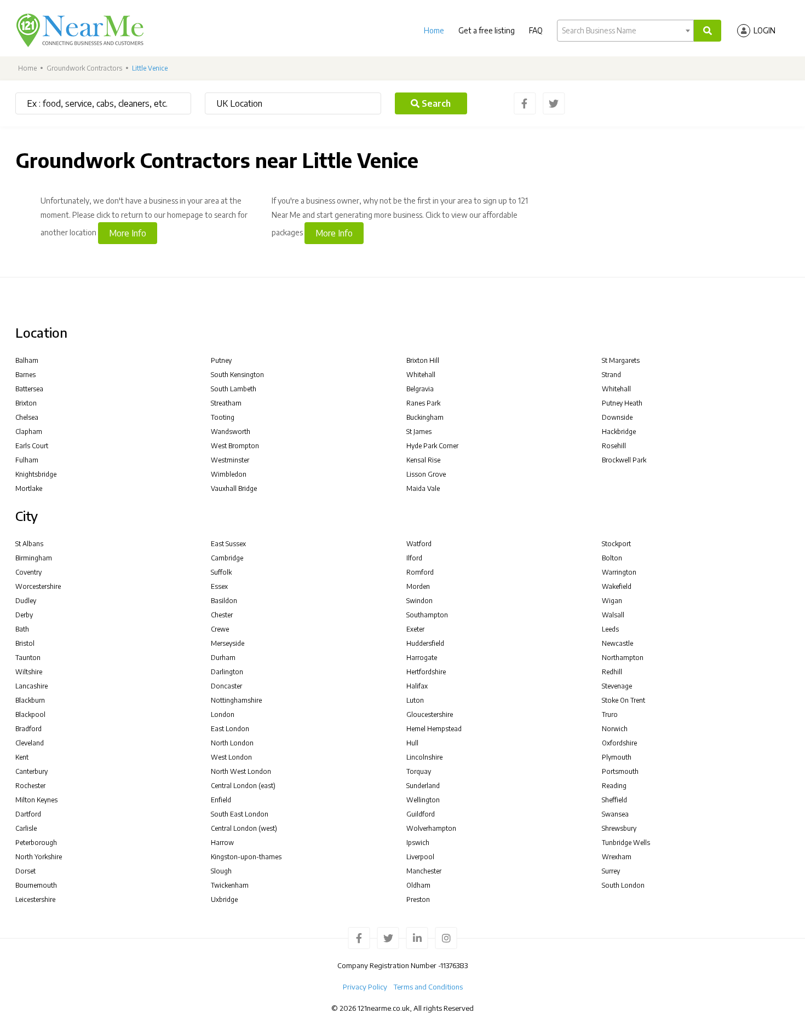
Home (434, 30)
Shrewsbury (619, 828)
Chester (222, 615)
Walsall (613, 615)
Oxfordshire (619, 743)
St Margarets (621, 360)
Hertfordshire (426, 672)
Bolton (612, 558)
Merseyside (227, 643)
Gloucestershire (429, 714)
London (222, 714)
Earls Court (31, 446)
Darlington (227, 672)
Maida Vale (423, 488)
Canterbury (31, 771)
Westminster (230, 460)
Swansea (615, 814)
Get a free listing (486, 30)
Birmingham (33, 558)
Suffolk (221, 572)
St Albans (29, 544)
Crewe (220, 629)
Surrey (611, 871)
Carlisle (26, 828)
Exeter (415, 629)
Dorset (25, 871)
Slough (221, 871)
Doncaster (226, 686)
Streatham (226, 403)
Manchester (423, 871)
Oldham (418, 885)
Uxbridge (224, 899)
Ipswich (417, 842)
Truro (610, 714)
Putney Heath (622, 403)
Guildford (420, 814)
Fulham (26, 460)
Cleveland (29, 743)
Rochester (30, 786)
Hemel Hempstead (434, 729)
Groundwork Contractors (84, 68)
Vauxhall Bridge (234, 488)
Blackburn (30, 700)
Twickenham (230, 885)
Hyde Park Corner (432, 446)
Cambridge (227, 558)
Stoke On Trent (623, 700)
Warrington (619, 572)
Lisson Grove (426, 474)
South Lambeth (233, 389)
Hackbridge (619, 431)
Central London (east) (243, 786)
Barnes (25, 375)
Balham (26, 360)
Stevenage (617, 686)
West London (231, 757)
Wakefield (616, 586)
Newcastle (617, 643)
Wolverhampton (431, 828)
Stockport (616, 544)
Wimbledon (228, 474)
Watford (419, 544)
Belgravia (420, 389)
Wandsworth (230, 431)
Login (764, 30)
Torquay (418, 771)
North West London (241, 771)
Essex (219, 586)
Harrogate (421, 657)
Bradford (28, 729)
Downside (617, 417)
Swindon (419, 601)
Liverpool (420, 857)
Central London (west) (244, 828)
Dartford (28, 814)
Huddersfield (425, 643)
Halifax (417, 686)
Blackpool (30, 714)
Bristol (24, 643)
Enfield (221, 800)
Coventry (28, 572)
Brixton (26, 403)
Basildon (224, 601)
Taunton (28, 657)
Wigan (612, 601)
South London (623, 885)
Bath (22, 629)
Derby (24, 615)
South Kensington (237, 375)
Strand (611, 375)
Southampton (427, 615)
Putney (221, 360)
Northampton (622, 657)
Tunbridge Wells (626, 842)
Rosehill (614, 446)
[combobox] (625, 31)
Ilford (414, 558)
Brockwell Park (624, 460)
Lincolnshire (424, 757)
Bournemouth (36, 885)
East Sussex (228, 544)
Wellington (423, 800)
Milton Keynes (36, 800)
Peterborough (36, 842)
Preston (418, 899)
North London (232, 743)
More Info (127, 233)
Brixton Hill (422, 360)
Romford (420, 572)
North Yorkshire (38, 857)
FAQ (536, 30)
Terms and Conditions (428, 986)
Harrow (222, 842)
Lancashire (31, 686)
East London (230, 729)
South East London (239, 814)
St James (419, 431)
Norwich (615, 729)
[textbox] (625, 30)
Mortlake (28, 488)
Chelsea (26, 417)
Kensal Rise (423, 460)
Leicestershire (35, 899)
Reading (614, 786)
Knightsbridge (35, 474)
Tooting (222, 417)
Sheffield (614, 800)
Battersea (29, 389)
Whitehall (420, 375)
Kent (21, 757)
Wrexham (616, 857)
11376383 (454, 965)
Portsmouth (620, 771)
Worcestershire (38, 586)
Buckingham (425, 417)
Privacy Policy (365, 986)
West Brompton (235, 446)
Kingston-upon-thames (246, 857)
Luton (415, 700)
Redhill (612, 672)
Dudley (25, 601)
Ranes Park (423, 403)
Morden (418, 586)
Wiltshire (28, 672)
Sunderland (423, 786)
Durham (223, 657)
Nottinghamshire (236, 700)
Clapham (28, 431)
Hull (412, 743)
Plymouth (616, 757)
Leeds (610, 629)
